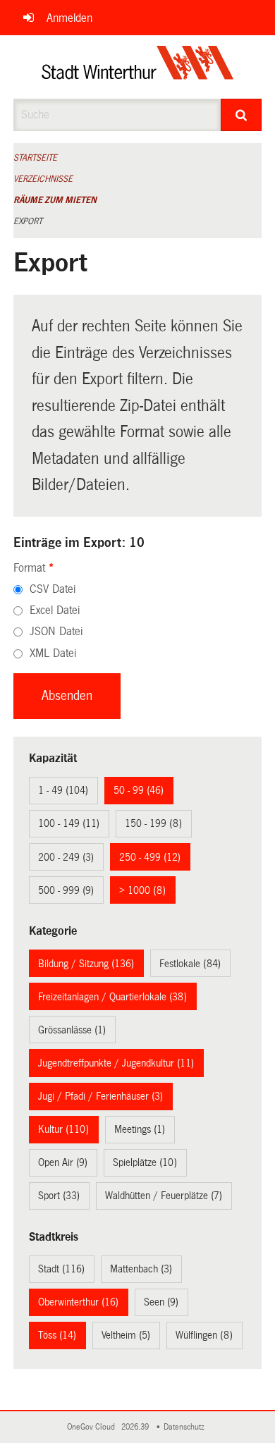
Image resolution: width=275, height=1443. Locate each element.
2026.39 (136, 1427)
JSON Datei (56, 631)
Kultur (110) (63, 1129)
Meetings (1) (139, 1129)
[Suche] (241, 115)
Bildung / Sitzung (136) (86, 963)
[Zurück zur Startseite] (138, 67)
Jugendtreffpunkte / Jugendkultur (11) (116, 1063)
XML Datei (53, 653)
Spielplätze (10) (145, 1162)
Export (27, 221)
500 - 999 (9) (66, 890)
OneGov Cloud (93, 1427)
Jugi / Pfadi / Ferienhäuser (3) (100, 1096)
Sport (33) (59, 1195)
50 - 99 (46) (139, 790)
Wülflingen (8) (204, 1335)
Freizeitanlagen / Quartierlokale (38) (112, 996)
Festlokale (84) (190, 963)
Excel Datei (55, 610)
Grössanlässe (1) (72, 1030)
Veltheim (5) (126, 1335)
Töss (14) (57, 1335)
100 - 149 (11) (68, 823)
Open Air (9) (62, 1162)
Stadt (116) (61, 1269)
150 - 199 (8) (153, 823)
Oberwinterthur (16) (78, 1302)
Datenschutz (186, 1427)
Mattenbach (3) (141, 1269)
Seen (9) (161, 1302)
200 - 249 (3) (66, 857)
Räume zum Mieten (55, 200)
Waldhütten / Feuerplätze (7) (163, 1195)
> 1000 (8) (142, 890)
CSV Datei (52, 589)
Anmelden (69, 18)
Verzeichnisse (43, 179)
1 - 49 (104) (63, 790)
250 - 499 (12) (150, 857)
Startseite (35, 158)
